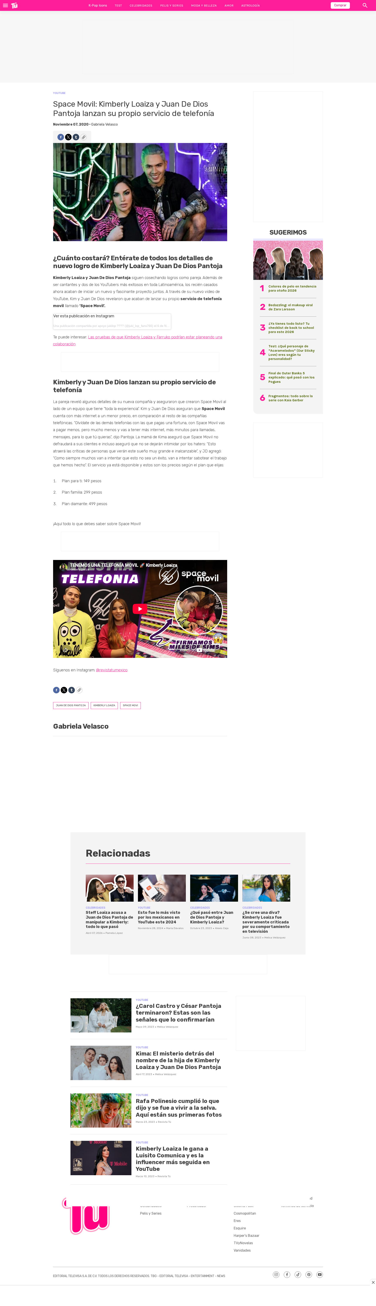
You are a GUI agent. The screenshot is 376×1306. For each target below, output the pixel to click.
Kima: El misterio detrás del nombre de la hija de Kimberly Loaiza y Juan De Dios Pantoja (178, 1060)
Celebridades (141, 5)
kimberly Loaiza (104, 705)
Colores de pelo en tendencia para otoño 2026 (292, 288)
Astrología (250, 5)
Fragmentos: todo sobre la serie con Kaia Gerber (291, 398)
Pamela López (114, 933)
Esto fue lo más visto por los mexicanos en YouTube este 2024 (159, 917)
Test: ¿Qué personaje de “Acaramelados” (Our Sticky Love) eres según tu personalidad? (292, 352)
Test (118, 5)
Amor (229, 5)
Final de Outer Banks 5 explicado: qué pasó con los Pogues (292, 377)
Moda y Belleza (204, 5)
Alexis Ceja (221, 928)
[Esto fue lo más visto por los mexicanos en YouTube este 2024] (162, 888)
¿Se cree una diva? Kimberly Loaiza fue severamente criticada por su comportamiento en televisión (266, 922)
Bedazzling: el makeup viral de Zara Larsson (291, 307)
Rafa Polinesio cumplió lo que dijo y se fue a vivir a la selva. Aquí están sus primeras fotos (179, 1108)
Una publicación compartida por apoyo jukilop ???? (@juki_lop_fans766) (103, 326)
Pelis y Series (171, 5)
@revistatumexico (112, 670)
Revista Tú (164, 1121)
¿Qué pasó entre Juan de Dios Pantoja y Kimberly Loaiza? (211, 917)
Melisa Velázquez (274, 937)
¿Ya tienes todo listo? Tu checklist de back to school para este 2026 (291, 327)
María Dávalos (175, 928)
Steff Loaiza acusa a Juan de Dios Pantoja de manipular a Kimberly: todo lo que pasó (109, 919)
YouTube (59, 93)
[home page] (14, 5)
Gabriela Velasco (104, 124)
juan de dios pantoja (71, 705)
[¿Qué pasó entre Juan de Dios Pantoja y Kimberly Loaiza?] (214, 888)
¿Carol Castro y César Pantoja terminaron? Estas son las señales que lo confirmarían (178, 1013)
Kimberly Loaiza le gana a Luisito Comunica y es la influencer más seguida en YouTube (173, 1159)
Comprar (340, 5)
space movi (130, 705)
